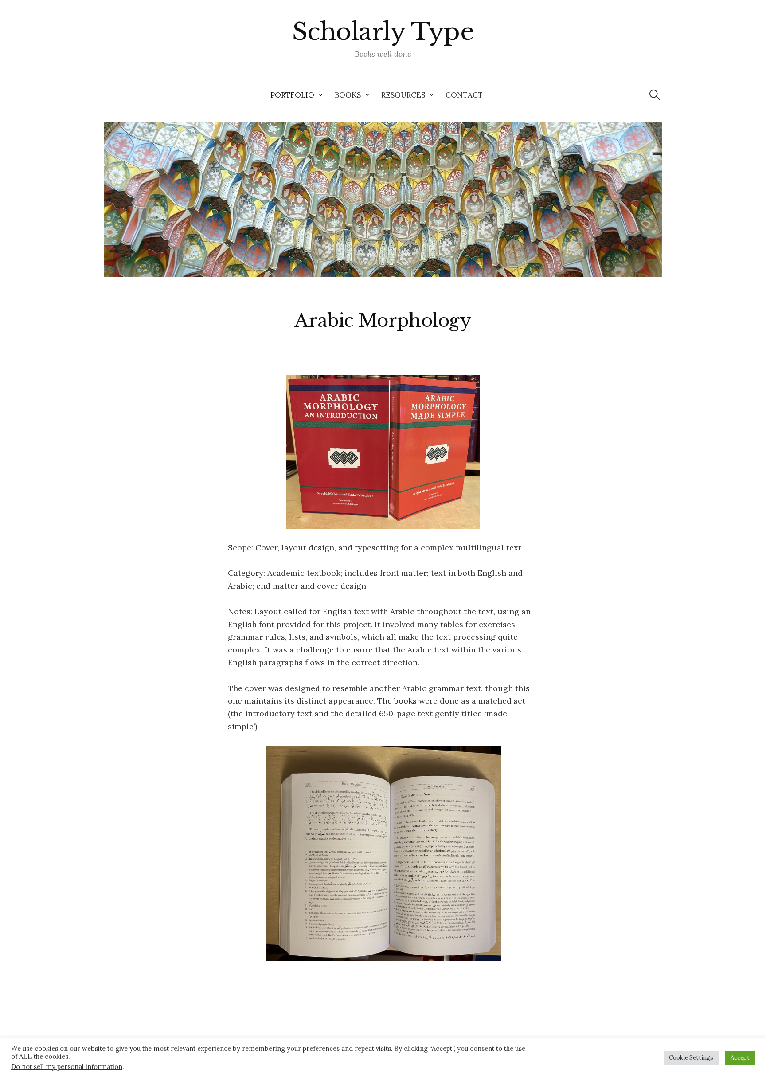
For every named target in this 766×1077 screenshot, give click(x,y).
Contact (464, 95)
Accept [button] (740, 1057)
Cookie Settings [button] (691, 1057)
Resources (403, 95)
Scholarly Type (383, 32)
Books (348, 95)
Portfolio (292, 95)
